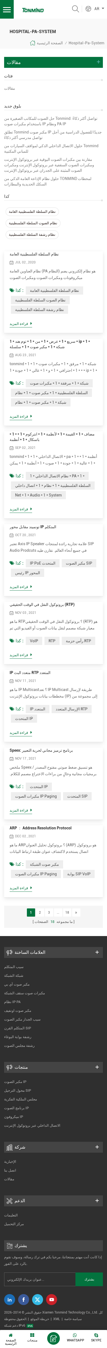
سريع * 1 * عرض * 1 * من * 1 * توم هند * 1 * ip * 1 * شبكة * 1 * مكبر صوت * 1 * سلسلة (50, 344)
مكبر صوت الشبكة (44, 864)
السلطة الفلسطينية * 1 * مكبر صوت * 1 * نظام (51, 393)
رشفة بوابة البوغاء (17, 1037)
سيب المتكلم (14, 967)
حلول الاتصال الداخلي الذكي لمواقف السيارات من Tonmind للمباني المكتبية (51, 148)
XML (56, 1319)
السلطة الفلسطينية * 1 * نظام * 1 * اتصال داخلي (53, 485)
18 (67, 912)
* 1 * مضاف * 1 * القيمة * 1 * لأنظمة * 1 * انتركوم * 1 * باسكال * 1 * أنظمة (52, 437)
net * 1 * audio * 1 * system (38, 495)
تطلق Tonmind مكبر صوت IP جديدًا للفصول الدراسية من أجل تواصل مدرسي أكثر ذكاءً (53, 135)
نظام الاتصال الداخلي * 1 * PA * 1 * (57, 476)
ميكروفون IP (13, 1117)
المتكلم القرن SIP (17, 1028)
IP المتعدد (37, 709)
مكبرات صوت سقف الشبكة (24, 993)
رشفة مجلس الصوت (19, 1046)
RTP (52, 641)
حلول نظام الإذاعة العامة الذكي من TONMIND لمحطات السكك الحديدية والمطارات (47, 181)
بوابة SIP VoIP (79, 874)
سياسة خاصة (73, 1319)
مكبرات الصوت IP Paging (36, 796)
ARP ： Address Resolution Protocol (41, 828)
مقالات (9, 88)
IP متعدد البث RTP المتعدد (30, 672)
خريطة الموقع (39, 1319)
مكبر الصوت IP (15, 1082)
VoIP (34, 641)
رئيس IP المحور (27, 573)
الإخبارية (10, 1162)
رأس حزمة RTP (78, 641)
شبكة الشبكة (13, 976)
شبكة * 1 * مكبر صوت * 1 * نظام (40, 402)
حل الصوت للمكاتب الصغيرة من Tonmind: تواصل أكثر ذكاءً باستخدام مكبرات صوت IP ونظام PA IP (50, 121)
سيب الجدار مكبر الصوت (22, 1019)
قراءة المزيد (19, 324)
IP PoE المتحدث (42, 563)
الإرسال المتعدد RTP (72, 709)
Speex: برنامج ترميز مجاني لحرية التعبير (41, 750)
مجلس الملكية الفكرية (20, 1099)
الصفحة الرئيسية (50, 43)
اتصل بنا (10, 1170)
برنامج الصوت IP (16, 1108)
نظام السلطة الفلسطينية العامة (32, 212)
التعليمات (11, 1215)
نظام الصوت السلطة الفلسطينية (33, 223)
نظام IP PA (12, 1002)
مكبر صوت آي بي (17, 984)
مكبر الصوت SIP (79, 563)
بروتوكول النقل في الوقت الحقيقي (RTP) (42, 604)
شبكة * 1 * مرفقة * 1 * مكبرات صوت (59, 383)
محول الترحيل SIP (17, 1090)
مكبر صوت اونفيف (17, 1011)
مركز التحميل (14, 1224)
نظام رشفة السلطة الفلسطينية (32, 235)
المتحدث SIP (77, 796)
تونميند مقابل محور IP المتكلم (33, 527)
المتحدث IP (24, 718)
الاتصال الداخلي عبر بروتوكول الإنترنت (32, 1125)
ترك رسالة (53, 1338)
